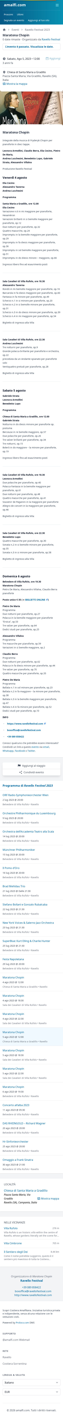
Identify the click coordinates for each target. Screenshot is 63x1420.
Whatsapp (8, 750)
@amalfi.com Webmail (16, 1340)
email (46, 746)
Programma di (28, 785)
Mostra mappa (50, 1198)
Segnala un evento (14, 20)
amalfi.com (15, 4)
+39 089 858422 (31, 1287)
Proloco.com (22, 1322)
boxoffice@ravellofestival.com (33, 1291)
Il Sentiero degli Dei (16, 1252)
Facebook (20, 750)
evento (35, 746)
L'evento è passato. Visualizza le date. (29, 46)
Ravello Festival (51, 39)
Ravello (7, 1357)
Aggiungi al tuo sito (38, 20)
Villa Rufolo (11, 1228)
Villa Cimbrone (13, 1243)
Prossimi (8, 14)
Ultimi (20, 14)
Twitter (31, 750)
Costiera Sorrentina (14, 1363)
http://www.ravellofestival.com (33, 1295)
